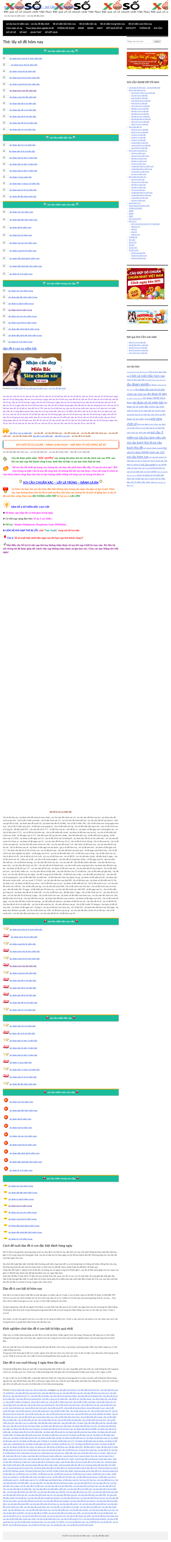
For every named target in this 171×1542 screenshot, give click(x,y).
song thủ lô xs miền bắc (139, 148)
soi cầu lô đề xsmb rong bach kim (28, 1522)
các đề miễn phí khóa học (88, 1390)
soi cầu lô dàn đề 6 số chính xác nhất (64, 1513)
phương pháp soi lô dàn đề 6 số (87, 1471)
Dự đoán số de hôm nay (135, 398)
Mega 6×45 (135, 227)
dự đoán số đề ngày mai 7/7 (62, 1441)
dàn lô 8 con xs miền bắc (139, 132)
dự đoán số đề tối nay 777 (63, 1444)
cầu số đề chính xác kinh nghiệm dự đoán (93, 1414)
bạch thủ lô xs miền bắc (139, 103)
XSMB (81, 28)
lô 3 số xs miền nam (138, 190)
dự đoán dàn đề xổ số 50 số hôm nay (57, 1429)
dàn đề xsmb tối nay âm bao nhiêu (25, 1426)
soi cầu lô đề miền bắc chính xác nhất (19, 1519)
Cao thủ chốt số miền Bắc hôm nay (137, 372)
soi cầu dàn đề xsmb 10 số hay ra (44, 1504)
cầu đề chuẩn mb (99, 1399)
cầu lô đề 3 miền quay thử (61, 1402)
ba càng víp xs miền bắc (139, 95)
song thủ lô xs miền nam (139, 198)
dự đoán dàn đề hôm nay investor (25, 1429)
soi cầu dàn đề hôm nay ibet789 (92, 1495)
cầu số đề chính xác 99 (101, 1411)
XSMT (100, 28)
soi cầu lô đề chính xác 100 (78, 1516)
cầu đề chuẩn (85, 1399)
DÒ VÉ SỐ (11, 32)
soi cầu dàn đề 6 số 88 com (32, 1486)
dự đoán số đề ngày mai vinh (38, 1444)
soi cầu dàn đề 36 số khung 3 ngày (58, 1483)
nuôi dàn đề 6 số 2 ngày (16, 1456)
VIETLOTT (131, 28)
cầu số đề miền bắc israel (91, 1417)
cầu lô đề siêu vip (16, 1408)
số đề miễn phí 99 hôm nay (64, 1477)
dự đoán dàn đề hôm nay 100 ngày (56, 1426)
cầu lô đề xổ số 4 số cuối (35, 1408)
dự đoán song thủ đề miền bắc (23, 97)
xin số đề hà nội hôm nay (39, 1525)
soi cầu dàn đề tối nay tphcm (82, 1501)
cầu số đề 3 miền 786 (59, 1411)
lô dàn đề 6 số (104, 1450)
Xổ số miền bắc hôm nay (64, 24)
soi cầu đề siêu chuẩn (78, 1510)
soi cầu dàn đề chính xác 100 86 (51, 1492)
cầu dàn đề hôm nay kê (72, 1393)
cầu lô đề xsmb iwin (40, 1411)
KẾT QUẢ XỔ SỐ (114, 28)
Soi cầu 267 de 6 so (87, 1480)
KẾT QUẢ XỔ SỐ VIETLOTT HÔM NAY (145, 224)
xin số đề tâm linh (74, 1525)
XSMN (90, 28)
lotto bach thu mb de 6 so (52, 1453)
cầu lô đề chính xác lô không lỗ (40, 1405)
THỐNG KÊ (144, 28)
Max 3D (134, 229)
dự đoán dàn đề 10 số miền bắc (23, 123)
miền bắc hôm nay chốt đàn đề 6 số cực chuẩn (85, 1453)
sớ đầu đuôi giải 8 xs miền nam (142, 193)
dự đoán (152, 385)
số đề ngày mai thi (70, 1480)
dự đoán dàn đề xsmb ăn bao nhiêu (81, 1432)
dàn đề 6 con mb (62, 436)
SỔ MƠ (23, 32)
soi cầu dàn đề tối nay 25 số (92, 1498)
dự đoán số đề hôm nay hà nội (55, 1435)
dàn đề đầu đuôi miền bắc (49, 1423)
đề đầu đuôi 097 (76, 1447)
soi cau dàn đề (36, 1483)
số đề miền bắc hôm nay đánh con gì (35, 1477)
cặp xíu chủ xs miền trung (140, 156)
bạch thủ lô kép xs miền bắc (140, 101)
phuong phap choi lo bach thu (20, 1468)
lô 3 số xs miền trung (138, 164)
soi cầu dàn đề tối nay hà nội (30, 1501)
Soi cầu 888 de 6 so (105, 1480)
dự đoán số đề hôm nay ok (80, 1435)
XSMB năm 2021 (142, 479)
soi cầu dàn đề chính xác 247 (79, 1492)
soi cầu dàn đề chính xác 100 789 (21, 1492)
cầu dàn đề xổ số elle (40, 1396)
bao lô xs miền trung (138, 153)
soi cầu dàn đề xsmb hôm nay (36, 1507)
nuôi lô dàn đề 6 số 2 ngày (38, 1459)
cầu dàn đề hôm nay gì (51, 1393)
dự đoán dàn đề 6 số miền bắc (23, 110)
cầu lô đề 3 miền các (40, 1402)
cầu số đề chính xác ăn (35, 1414)
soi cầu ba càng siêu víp (150, 437)
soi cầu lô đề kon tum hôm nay (104, 1516)
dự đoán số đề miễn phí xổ (73, 1438)
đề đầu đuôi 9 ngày (109, 1447)
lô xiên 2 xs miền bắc (138, 135)
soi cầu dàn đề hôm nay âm (65, 1495)
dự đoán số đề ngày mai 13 (98, 1438)
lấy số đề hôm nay (70, 1450)
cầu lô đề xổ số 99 (55, 1408)
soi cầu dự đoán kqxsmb (153, 448)
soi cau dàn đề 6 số (101, 1483)
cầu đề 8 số (74, 1399)
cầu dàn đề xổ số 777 (20, 1396)
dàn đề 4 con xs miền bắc (140, 109)
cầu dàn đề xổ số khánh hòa (90, 1396)
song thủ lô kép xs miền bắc (141, 145)
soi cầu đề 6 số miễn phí (90, 1507)
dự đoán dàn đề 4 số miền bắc (23, 104)
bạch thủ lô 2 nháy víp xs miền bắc (143, 93)
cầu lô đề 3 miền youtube (84, 1402)
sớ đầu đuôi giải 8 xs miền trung (142, 166)
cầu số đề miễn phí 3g (27, 1420)
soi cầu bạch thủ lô (139, 442)
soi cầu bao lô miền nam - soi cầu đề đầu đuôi (46, 388)
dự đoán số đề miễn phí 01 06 (24, 1438)
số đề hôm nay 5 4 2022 (26, 1474)
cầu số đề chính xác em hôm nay (60, 1414)
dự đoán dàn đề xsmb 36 (54, 1432)
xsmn (152, 479)
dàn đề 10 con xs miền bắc (140, 116)
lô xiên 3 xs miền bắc (138, 137)
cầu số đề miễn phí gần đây (69, 1420)
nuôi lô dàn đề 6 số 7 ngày (62, 1459)
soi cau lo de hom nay (56, 1516)
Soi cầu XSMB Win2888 (153, 468)
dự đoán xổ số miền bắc (148, 402)
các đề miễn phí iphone (66, 1390)
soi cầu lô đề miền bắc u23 (48, 1519)
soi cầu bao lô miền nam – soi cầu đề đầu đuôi (39, 7)
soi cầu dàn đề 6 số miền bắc (19, 1489)
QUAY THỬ (35, 32)
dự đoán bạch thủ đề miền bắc (23, 91)
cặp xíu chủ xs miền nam (139, 182)
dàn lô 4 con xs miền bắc (139, 124)
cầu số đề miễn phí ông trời (94, 1420)
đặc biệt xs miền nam (138, 185)
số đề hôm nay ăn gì (62, 1474)
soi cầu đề (54, 1507)
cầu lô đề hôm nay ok (90, 1405)
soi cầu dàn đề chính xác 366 (105, 1492)
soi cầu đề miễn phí (60, 1510)
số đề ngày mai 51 (11, 1480)
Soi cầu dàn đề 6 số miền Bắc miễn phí (49, 1489)
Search (157, 41)
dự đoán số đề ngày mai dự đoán (89, 1441)
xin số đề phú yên (58, 1525)
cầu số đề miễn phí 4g (47, 1420)
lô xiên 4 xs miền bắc (138, 140)
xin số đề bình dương (18, 1525)
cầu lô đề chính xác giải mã (14, 1405)
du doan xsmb (138, 384)
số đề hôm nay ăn (45, 1474)
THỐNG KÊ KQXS (65, 28)
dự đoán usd (40, 1447)
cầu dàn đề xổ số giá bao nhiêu (63, 1396)
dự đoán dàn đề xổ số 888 (85, 1429)
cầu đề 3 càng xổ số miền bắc (55, 1399)
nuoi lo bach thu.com (17, 1459)
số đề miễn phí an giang (87, 1477)
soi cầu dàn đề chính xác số (40, 1495)
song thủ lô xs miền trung (140, 172)
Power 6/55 (135, 235)
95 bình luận (87, 1525)
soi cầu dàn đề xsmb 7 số (70, 1504)
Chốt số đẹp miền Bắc (136, 380)
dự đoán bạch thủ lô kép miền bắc (25, 78)
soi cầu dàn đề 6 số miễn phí (79, 1489)
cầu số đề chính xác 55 (80, 1411)
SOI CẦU (158, 28)
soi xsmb (147, 472)
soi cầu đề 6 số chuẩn (69, 1507)
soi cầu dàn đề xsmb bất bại (94, 1504)
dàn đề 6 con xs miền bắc (20, 348)
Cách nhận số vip (14, 28)
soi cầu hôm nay (138, 457)
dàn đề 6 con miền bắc (43, 436)
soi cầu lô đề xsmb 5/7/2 (71, 1519)
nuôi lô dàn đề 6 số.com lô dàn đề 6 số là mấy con (82, 1462)
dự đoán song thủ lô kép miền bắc (24, 84)
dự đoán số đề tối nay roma (22, 1447)
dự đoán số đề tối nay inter (87, 1444)
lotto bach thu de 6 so (30, 1453)
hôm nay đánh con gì (145, 424)
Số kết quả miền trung (139, 256)
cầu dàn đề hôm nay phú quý (96, 1393)
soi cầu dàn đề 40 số (83, 1483)
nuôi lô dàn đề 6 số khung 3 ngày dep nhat (93, 1459)
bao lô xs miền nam (138, 179)
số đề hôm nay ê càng (81, 1474)
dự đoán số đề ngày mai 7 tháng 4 (34, 1441)
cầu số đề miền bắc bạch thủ (67, 1417)
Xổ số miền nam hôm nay (140, 24)
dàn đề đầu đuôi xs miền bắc (141, 119)
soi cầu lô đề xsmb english (94, 1519)
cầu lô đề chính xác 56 (106, 1402)
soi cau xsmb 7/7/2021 (54, 1522)
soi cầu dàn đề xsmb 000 (18, 1504)
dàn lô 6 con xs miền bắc (139, 130)
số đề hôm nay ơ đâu (101, 1474)
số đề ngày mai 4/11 (107, 1477)
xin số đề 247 (106, 1522)
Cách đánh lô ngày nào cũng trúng (155, 380)
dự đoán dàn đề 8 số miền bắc (23, 117)
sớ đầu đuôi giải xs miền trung (141, 169)
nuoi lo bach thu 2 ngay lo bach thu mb (80, 1456)
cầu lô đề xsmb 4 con (95, 1408)
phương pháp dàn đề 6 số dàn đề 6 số (50, 1468)
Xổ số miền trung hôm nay (112, 24)
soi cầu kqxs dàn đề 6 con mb (102, 1510)
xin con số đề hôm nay (75, 1522)
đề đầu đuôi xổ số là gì (12, 1450)
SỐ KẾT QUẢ (51, 32)
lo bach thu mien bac (88, 1450)
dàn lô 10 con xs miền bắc (140, 122)
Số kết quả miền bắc (138, 253)
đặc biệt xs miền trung (139, 158)
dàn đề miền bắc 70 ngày (72, 1423)
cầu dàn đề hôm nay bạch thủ (28, 1393)
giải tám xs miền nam (138, 187)
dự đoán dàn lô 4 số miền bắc (23, 130)
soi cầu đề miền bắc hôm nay (38, 1510)
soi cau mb (144, 432)
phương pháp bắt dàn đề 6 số (71, 1465)
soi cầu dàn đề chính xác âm (15, 1495)
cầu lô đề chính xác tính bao (67, 1405)
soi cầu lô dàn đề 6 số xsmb (34, 1516)
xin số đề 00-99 (92, 1522)
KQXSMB (142, 428)
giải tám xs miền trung (139, 161)
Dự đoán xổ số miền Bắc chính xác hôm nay (147, 407)
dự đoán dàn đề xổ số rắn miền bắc (27, 1432)
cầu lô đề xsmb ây (23, 1411)
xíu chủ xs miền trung (138, 174)
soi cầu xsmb (148, 464)
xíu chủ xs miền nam (138, 200)
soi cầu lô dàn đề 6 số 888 (36, 1513)
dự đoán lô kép (157, 394)
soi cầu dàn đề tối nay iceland (56, 1501)
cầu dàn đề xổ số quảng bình (28, 1399)
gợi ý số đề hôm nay (32, 1450)
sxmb (153, 472)
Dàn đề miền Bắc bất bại (94, 1423)
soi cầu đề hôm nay (16, 1510)
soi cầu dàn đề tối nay (69, 1498)
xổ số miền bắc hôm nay (142, 482)
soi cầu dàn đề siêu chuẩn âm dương (43, 1498)
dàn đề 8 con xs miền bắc (140, 114)
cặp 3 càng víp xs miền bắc (140, 106)
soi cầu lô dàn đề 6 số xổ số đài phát (97, 1513)
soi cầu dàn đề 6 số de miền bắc (58, 1486)
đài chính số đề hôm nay (57, 1447)
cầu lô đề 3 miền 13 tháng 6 (18, 1402)
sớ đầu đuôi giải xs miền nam (141, 195)
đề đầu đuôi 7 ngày (92, 1447)
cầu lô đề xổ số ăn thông (74, 1408)
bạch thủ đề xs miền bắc (139, 98)
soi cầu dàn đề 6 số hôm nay (85, 1486)
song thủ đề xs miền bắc (139, 143)
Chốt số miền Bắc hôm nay (147, 376)
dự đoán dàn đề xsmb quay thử (27, 1435)
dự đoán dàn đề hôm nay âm (84, 1426)
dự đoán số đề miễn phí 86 (49, 1438)
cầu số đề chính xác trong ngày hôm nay (36, 1417)
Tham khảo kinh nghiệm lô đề (40, 28)
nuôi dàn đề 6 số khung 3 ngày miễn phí (45, 1456)
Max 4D (134, 232)
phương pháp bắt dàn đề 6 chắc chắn (41, 1465)
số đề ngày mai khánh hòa (50, 1480)
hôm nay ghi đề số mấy (51, 1450)
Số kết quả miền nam (138, 258)
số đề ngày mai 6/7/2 (29, 1480)
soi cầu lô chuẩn (140, 461)
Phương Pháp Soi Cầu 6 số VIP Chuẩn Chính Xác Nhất (49, 1471)
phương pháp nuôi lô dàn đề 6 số (82, 1468)
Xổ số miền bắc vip (88, 24)
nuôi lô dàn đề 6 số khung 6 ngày (45, 1462)
